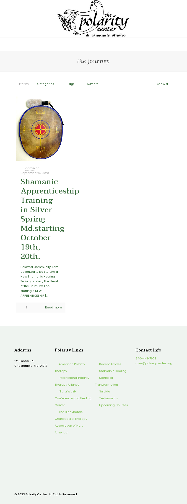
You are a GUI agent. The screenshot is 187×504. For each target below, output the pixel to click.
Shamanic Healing (112, 371)
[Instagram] (156, 494)
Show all (163, 84)
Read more (53, 307)
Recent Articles (110, 364)
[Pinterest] (150, 494)
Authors (92, 84)
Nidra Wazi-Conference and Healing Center (73, 398)
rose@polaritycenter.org (153, 363)
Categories (45, 84)
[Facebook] (137, 494)
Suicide (104, 391)
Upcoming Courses (113, 405)
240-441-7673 (145, 358)
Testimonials (108, 398)
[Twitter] (143, 494)
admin (30, 168)
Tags (71, 84)
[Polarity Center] (93, 19)
